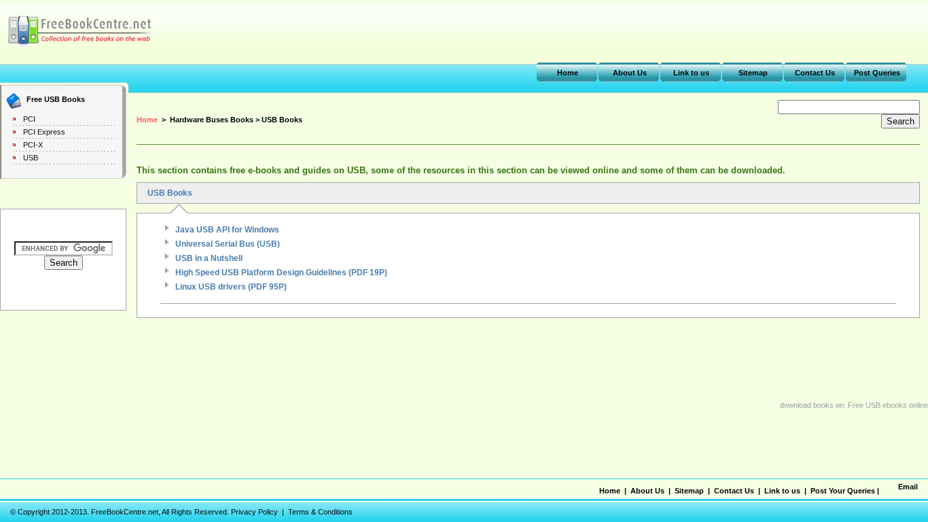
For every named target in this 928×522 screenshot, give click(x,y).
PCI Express (44, 132)
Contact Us (815, 73)
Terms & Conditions (320, 512)
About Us (630, 73)
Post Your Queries (842, 491)
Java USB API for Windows (227, 229)
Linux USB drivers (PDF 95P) (231, 287)
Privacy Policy (254, 512)
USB (30, 158)
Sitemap (753, 73)
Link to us (691, 73)
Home (567, 73)
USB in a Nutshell (209, 258)
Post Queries (877, 73)
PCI (29, 119)
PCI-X (33, 145)
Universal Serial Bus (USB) (227, 244)
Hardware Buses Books (211, 120)
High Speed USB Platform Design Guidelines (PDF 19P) (281, 272)
